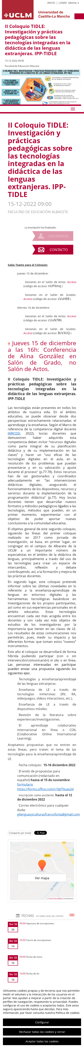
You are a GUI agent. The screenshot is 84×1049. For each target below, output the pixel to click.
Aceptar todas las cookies (42, 1041)
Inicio (51, 2)
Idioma (72, 2)
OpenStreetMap (56, 898)
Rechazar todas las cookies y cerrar (42, 1032)
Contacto (59, 249)
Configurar (42, 1022)
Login (63, 2)
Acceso (71, 282)
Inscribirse (58, 236)
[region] (42, 1016)
